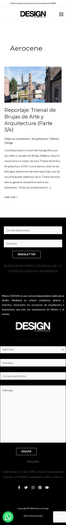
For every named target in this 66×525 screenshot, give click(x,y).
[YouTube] (47, 487)
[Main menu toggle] (61, 14)
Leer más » (11, 196)
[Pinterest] (40, 487)
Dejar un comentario (17, 138)
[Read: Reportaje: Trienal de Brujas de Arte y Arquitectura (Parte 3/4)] (33, 84)
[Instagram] (33, 487)
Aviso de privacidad (33, 516)
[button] (8, 516)
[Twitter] (26, 487)
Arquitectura (40, 138)
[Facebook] (19, 487)
